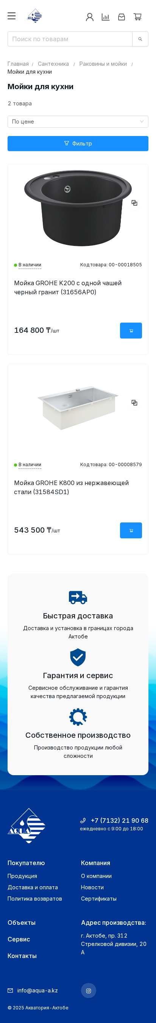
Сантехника (53, 63)
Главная (18, 63)
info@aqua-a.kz (37, 990)
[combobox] (78, 122)
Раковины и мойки (103, 63)
